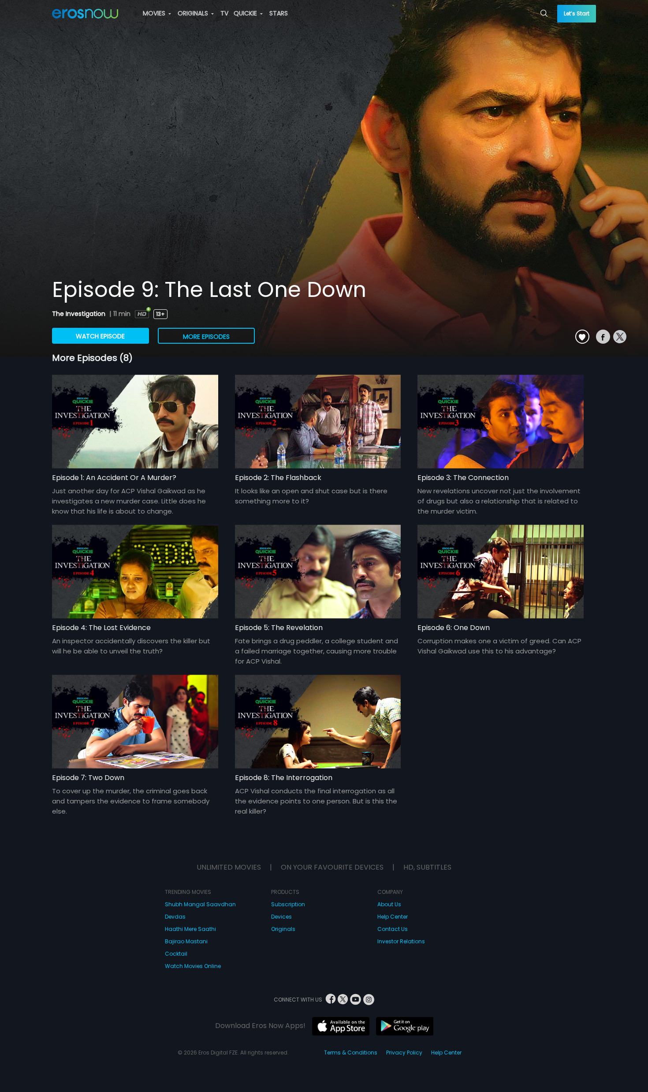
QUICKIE (246, 13)
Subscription (288, 904)
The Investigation (79, 313)
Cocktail (176, 953)
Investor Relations (401, 941)
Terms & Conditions (350, 1052)
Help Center (392, 916)
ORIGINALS (194, 13)
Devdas (175, 916)
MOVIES (155, 13)
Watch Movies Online (193, 966)
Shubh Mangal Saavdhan (200, 904)
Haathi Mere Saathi (190, 929)
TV (224, 13)
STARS (278, 13)
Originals (283, 929)
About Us (389, 904)
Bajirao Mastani (186, 941)
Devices (281, 916)
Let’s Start (576, 13)
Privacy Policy (404, 1052)
